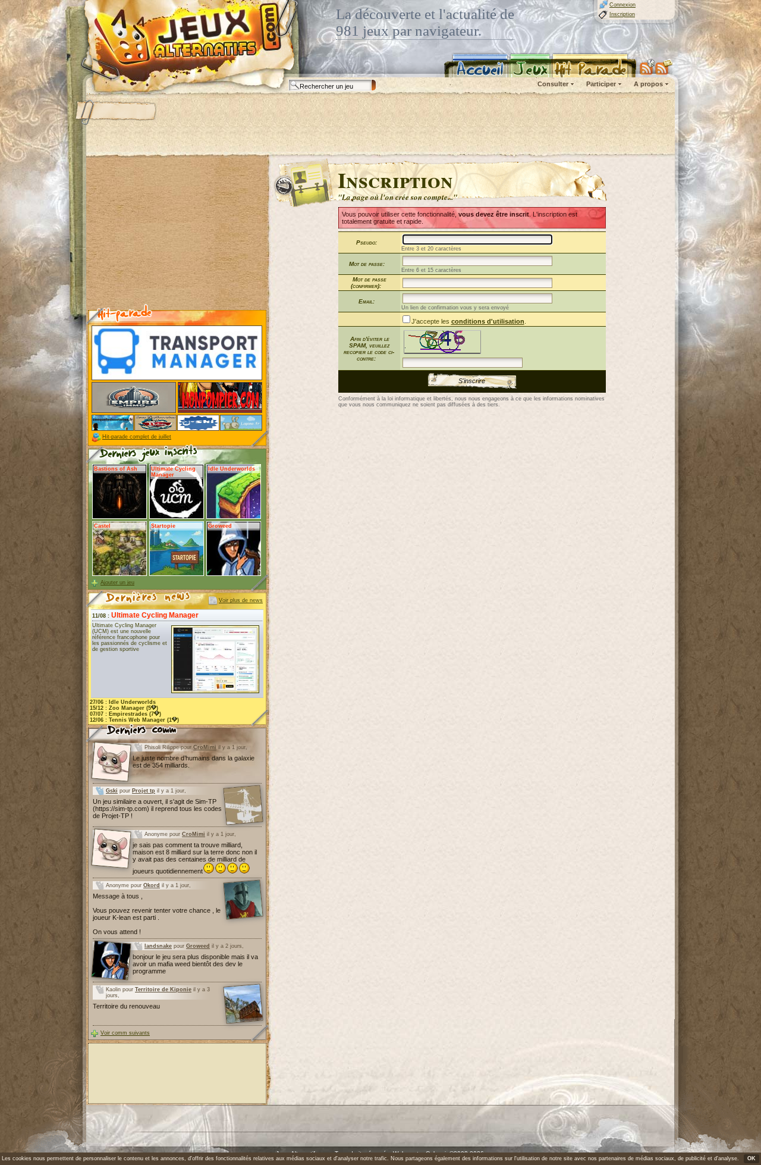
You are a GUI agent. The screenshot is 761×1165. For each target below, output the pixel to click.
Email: (367, 301)
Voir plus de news (241, 600)
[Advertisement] (379, 125)
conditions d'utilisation (487, 321)
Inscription (622, 14)
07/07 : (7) (125, 714)
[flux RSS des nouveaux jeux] (647, 66)
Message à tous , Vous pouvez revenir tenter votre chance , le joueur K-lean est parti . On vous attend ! (157, 913)
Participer (601, 83)
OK (751, 1158)
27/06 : (123, 702)
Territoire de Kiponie (163, 989)
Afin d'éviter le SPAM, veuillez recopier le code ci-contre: (369, 349)
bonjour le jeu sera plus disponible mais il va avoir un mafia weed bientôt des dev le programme (195, 964)
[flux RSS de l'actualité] (663, 66)
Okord (151, 885)
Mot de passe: (367, 264)
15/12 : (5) (124, 708)
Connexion (622, 5)
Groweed (198, 946)
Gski (112, 791)
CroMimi (204, 747)
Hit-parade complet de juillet (136, 437)
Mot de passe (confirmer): (368, 282)
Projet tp (143, 791)
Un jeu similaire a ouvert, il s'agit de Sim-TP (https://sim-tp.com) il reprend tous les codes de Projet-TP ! (157, 808)
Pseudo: (366, 242)
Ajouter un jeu (117, 582)
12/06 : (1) (134, 720)
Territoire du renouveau (126, 1006)
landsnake (158, 946)
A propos (648, 83)
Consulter (552, 83)
